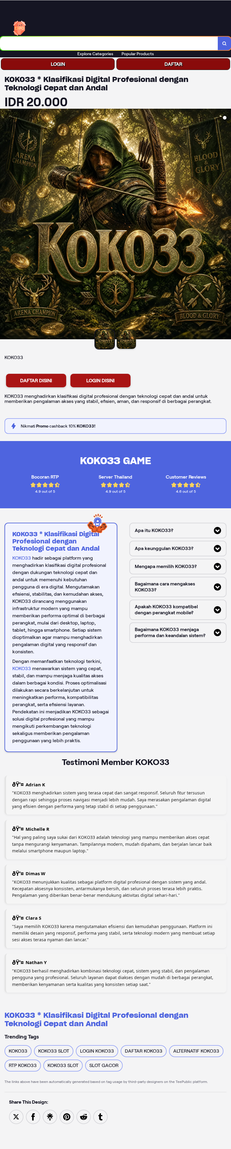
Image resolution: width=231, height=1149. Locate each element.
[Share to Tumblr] (100, 1116)
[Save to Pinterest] (67, 1116)
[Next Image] (226, 224)
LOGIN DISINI (100, 380)
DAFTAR (173, 64)
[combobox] (109, 43)
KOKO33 (21, 558)
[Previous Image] (5, 224)
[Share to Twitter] (16, 1116)
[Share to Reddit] (83, 1116)
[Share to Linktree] (50, 1116)
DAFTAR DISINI (36, 380)
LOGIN (58, 64)
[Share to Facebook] (33, 1116)
